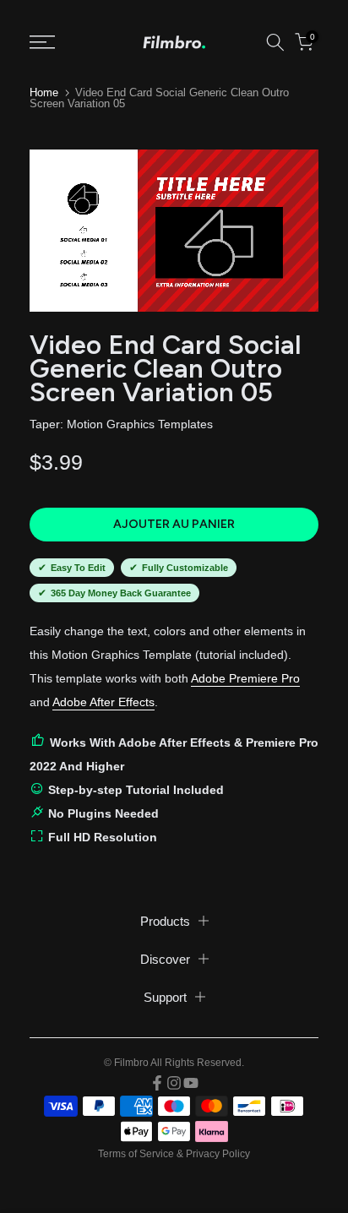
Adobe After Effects (103, 702)
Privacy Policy (218, 1154)
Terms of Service (136, 1154)
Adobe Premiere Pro (245, 678)
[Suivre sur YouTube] (190, 1083)
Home (44, 92)
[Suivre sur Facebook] (157, 1083)
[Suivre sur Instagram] (174, 1083)
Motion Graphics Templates (140, 424)
